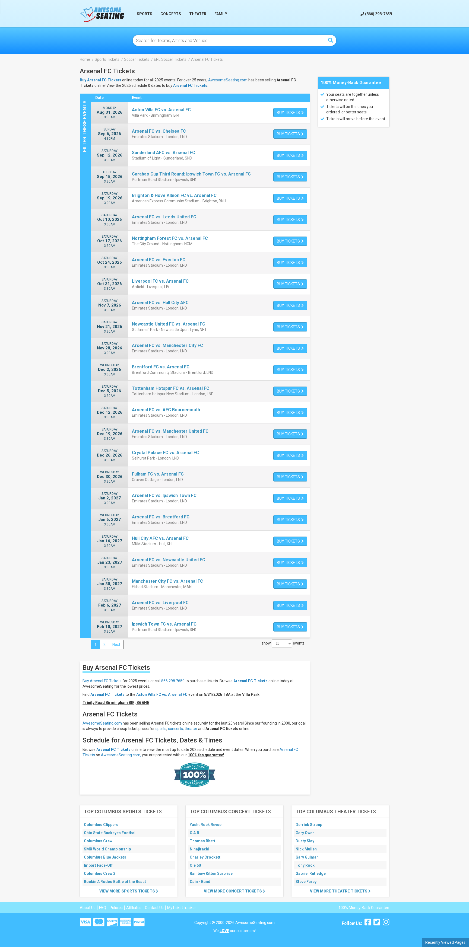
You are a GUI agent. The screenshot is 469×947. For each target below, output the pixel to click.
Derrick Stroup (309, 824)
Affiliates (133, 907)
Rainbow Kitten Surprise (211, 873)
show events (283, 643)
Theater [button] (197, 14)
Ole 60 (195, 865)
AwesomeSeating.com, (121, 755)
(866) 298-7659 (378, 14)
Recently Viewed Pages (445, 942)
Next (116, 644)
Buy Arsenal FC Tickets (102, 681)
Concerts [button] (170, 14)
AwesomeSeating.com (228, 80)
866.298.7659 (173, 681)
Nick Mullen (306, 849)
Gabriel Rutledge (311, 873)
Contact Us (154, 907)
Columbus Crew (98, 841)
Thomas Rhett (202, 841)
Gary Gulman (307, 857)
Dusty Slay (305, 841)
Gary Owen (305, 833)
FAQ (102, 907)
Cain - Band (200, 881)
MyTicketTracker (181, 907)
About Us (88, 907)
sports (161, 728)
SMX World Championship (107, 849)
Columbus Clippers (101, 824)
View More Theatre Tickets (339, 891)
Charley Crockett (205, 857)
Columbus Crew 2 (99, 873)
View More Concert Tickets (233, 891)
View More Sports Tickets (127, 891)
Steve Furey (306, 881)
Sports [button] (144, 14)
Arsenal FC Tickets (190, 85)
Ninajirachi (199, 849)
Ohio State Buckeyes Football (110, 833)
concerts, (176, 728)
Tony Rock (305, 865)
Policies (116, 907)
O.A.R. (195, 833)
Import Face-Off (98, 865)
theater (191, 728)
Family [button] (220, 14)
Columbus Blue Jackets (105, 857)
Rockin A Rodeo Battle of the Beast (115, 881)
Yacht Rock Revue (205, 824)
